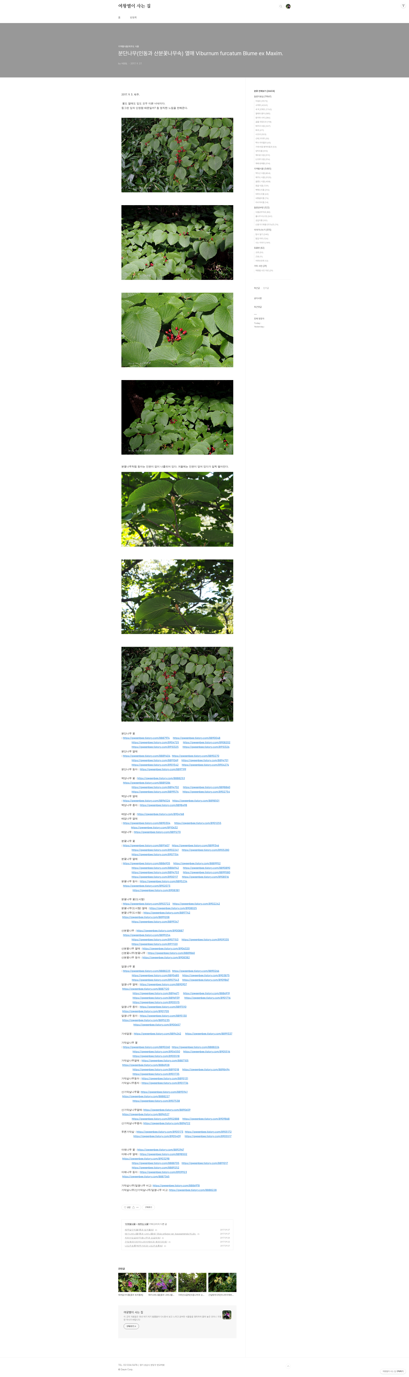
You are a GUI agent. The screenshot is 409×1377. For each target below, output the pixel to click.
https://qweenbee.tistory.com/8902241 (155, 849)
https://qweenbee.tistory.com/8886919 (206, 993)
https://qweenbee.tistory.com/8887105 (165, 1060)
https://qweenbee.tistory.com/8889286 (146, 782)
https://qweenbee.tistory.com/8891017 (205, 1163)
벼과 (259, 130)
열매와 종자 (262, 113)
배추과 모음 (262, 126)
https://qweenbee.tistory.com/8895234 (163, 881)
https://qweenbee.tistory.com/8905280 (205, 849)
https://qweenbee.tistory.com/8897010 (163, 1006)
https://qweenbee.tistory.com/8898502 (163, 1154)
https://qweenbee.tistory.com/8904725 (155, 742)
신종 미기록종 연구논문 (266, 224)
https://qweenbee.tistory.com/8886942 (155, 867)
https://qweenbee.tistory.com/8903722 (146, 903)
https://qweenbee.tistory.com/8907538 (156, 1100)
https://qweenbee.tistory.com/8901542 (155, 764)
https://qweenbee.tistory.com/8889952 (197, 863)
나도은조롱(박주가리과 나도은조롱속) (144, 1245)
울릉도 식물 (262, 181)
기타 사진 (260, 266)
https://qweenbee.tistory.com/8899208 (146, 917)
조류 (259, 252)
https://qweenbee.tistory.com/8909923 (163, 1172)
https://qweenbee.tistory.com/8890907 (163, 984)
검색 (280, 6)
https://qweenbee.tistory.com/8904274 (205, 764)
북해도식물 (262, 190)
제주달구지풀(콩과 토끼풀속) (139, 1229)
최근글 (257, 288)
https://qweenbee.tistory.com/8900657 (157, 1024)
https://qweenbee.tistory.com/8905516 (206, 1051)
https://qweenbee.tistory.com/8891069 (155, 760)
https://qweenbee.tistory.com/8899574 (155, 791)
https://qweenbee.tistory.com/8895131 (165, 1078)
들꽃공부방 (262, 207)
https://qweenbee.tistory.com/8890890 (206, 867)
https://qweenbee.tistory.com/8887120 (145, 988)
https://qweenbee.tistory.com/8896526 (146, 800)
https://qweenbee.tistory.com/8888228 (193, 1190)
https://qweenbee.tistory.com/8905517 (208, 1136)
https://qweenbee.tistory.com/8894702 (155, 787)
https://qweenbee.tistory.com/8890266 (195, 970)
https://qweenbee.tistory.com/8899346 (195, 845)
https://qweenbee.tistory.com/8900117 (155, 876)
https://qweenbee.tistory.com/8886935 (146, 863)
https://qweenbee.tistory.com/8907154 (155, 854)
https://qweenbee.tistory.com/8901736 (165, 1082)
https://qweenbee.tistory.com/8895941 (164, 1091)
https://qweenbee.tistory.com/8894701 (204, 760)
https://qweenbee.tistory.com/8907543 (155, 979)
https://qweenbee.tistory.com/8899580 (206, 872)
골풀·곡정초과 (263, 122)
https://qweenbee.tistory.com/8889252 (155, 1167)
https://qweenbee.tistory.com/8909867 (205, 979)
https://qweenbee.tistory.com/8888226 (195, 1047)
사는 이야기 (262, 242)
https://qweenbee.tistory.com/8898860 (206, 787)
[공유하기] (133, 1207)
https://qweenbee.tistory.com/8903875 (206, 975)
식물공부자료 (262, 212)
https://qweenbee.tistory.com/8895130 (163, 1015)
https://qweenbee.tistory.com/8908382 (166, 957)
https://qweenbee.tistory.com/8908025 (173, 908)
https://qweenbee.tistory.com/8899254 (146, 935)
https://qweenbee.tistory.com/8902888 (155, 1118)
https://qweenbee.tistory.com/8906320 (166, 948)
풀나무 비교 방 (263, 216)
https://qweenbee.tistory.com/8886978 (176, 1185)
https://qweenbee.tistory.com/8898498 (163, 805)
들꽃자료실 (262, 96)
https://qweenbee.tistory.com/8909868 (206, 1118)
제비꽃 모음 (262, 155)
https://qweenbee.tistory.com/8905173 (159, 1131)
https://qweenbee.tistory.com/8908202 (206, 742)
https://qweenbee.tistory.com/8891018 (156, 1069)
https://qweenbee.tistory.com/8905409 (157, 1136)
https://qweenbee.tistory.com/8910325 (155, 746)
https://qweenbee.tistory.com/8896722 (166, 1123)
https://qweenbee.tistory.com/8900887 (160, 930)
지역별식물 (130, 1224)
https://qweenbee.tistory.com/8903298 (146, 1158)
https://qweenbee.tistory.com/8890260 (146, 1047)
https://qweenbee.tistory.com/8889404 (146, 755)
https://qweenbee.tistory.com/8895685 (155, 975)
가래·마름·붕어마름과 (266, 147)
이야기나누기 (262, 230)
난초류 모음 (262, 159)
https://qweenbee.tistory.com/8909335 (205, 939)
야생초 (261, 101)
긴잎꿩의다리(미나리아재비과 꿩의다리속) (146, 1241)
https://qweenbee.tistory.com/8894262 (157, 1033)
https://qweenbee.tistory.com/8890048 (196, 737)
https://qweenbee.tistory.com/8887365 (146, 1176)
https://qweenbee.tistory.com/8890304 (146, 823)
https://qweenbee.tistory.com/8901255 (197, 823)
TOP (288, 1366)
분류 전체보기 (264, 91)
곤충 (259, 256)
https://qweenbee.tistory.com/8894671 (156, 993)
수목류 (261, 105)
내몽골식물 (262, 198)
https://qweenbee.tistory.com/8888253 (161, 778)
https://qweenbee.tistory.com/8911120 (155, 944)
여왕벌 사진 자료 (264, 270)
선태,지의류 (262, 138)
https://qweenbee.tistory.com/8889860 (171, 953)
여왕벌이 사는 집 (134, 6)
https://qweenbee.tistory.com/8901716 (207, 997)
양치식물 (261, 151)
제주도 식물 (143, 1224)
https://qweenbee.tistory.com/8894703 (155, 872)
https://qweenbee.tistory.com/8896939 (156, 997)
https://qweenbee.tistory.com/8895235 (146, 1020)
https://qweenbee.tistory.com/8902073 (146, 885)
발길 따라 (261, 238)
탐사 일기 (262, 234)
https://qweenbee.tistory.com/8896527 (145, 1114)
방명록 (133, 17)
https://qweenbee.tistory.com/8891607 (146, 845)
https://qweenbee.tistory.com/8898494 (206, 1069)
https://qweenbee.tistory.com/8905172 (208, 1131)
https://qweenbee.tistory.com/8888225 (146, 970)
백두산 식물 (262, 173)
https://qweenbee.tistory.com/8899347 (155, 921)
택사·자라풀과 (263, 142)
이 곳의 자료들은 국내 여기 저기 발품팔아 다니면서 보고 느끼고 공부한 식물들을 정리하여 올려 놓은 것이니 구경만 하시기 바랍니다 (172, 1318)
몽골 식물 (262, 186)
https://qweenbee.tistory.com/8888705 (155, 1163)
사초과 (260, 134)
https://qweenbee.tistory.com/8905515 (156, 1002)
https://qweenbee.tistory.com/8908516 (205, 876)
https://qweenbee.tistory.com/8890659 (166, 1109)
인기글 (266, 288)
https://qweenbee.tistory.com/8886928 (146, 1065)
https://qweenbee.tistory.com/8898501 (195, 800)
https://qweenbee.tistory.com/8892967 (160, 1149)
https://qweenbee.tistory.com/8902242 (196, 903)
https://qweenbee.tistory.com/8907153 (155, 939)
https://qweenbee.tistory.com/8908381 (156, 890)
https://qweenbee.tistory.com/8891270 (157, 832)
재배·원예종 (262, 163)
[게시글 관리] (137, 1207)
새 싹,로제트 (263, 109)
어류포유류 (261, 261)
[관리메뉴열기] (403, 5)
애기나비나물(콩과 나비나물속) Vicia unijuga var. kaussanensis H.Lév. (160, 1233)
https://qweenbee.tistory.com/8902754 (206, 791)
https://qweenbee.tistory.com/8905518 (156, 1056)
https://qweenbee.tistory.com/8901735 (156, 1074)
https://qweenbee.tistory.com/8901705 (145, 1011)
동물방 (259, 248)
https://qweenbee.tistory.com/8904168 (160, 814)
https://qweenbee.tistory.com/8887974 (146, 737)
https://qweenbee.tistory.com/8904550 (156, 1051)
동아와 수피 (262, 117)
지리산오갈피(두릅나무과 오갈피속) (143, 1237)
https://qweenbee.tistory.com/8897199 (163, 769)
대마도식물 (262, 194)
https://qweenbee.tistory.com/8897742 (166, 912)
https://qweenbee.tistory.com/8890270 (195, 755)
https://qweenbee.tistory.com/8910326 (206, 746)
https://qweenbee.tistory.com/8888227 (146, 1096)
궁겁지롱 (261, 220)
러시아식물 (261, 202)
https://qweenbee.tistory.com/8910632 (154, 827)
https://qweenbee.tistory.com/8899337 (208, 1033)
